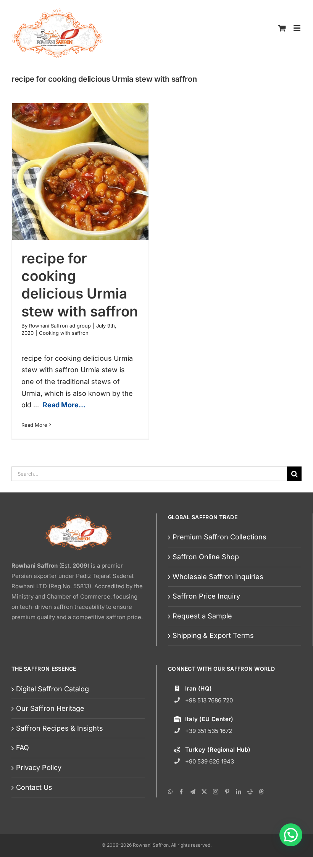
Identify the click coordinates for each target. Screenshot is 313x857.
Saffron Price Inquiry (206, 596)
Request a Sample (202, 616)
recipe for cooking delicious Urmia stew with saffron (79, 285)
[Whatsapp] (170, 791)
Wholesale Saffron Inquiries (218, 577)
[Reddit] (250, 791)
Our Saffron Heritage (50, 708)
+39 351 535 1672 (208, 730)
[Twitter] (204, 791)
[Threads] (261, 791)
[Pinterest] (227, 791)
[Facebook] (181, 791)
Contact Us (34, 787)
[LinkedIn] (238, 791)
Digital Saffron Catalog (52, 689)
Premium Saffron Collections (219, 537)
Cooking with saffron (64, 333)
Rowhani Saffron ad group (60, 326)
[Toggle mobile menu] (298, 28)
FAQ (22, 748)
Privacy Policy (38, 767)
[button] (290, 834)
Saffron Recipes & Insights (59, 728)
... (59, 405)
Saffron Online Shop (206, 557)
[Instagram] (215, 791)
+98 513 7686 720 (209, 700)
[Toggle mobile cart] (282, 28)
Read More (34, 425)
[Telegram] (192, 791)
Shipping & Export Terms (213, 635)
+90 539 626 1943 (209, 761)
